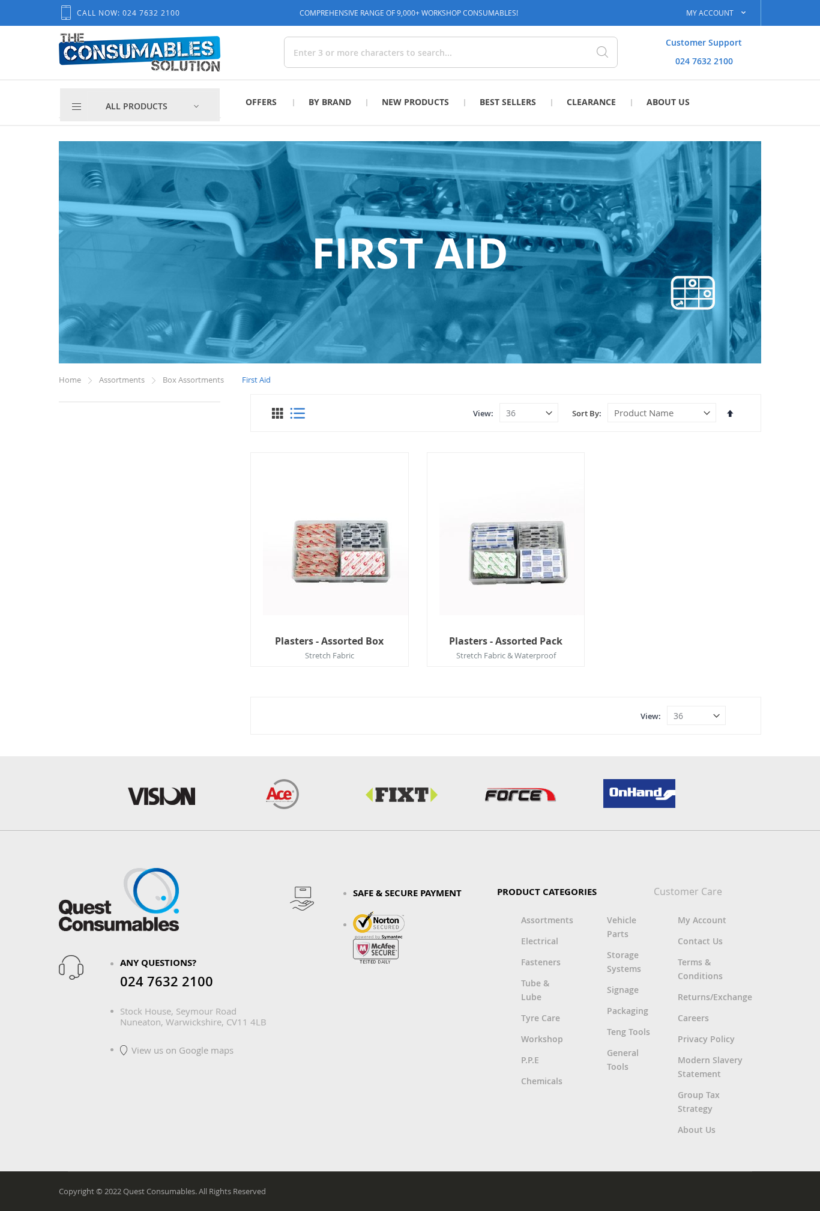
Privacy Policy (706, 1039)
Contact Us (700, 941)
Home (71, 379)
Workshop (542, 1039)
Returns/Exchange (715, 997)
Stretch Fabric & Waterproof (506, 655)
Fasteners (541, 962)
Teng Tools (628, 1031)
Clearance (591, 102)
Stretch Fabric (329, 655)
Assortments (122, 379)
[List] (297, 413)
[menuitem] (152, 106)
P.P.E (530, 1060)
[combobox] (409, 52)
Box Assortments (194, 379)
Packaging (627, 1010)
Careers (693, 1018)
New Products (415, 102)
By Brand (330, 102)
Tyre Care (540, 1018)
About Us (668, 102)
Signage (623, 989)
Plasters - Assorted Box (329, 641)
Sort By (585, 413)
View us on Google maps (182, 1050)
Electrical (539, 941)
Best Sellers (508, 102)
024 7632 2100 (704, 61)
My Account (702, 920)
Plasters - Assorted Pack (505, 641)
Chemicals (541, 1081)
